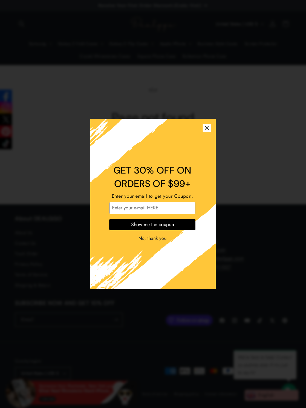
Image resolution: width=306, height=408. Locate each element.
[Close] (207, 128)
